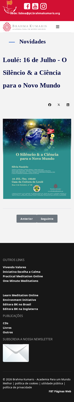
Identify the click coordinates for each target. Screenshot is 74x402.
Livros (7, 327)
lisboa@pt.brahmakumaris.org (39, 13)
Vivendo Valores (14, 267)
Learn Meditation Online (20, 295)
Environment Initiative (19, 300)
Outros (8, 332)
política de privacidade (17, 387)
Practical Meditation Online (23, 276)
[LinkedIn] (68, 104)
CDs (5, 323)
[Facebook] (49, 104)
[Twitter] (59, 104)
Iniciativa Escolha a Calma (21, 272)
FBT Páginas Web (60, 391)
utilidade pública (52, 383)
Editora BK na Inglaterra (20, 309)
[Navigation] (57, 26)
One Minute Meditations (20, 281)
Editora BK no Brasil (17, 304)
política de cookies (26, 383)
